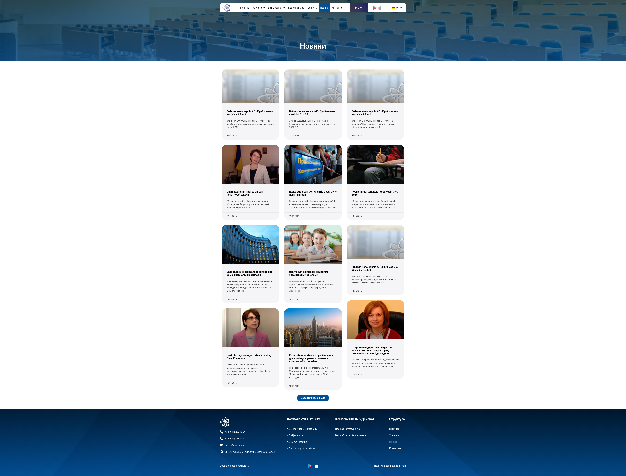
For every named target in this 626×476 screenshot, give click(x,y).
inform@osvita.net (234, 445)
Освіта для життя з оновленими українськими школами (308, 273)
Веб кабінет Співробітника (350, 435)
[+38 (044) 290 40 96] (221, 432)
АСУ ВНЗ (257, 8)
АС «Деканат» (295, 435)
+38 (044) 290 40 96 (235, 432)
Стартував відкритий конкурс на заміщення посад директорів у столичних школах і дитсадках (372, 350)
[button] (313, 398)
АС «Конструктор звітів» (301, 448)
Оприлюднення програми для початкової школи (245, 193)
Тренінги (394, 435)
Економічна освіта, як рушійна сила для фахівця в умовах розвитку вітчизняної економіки (311, 358)
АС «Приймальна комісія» (302, 428)
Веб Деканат (275, 8)
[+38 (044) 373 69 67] (221, 438)
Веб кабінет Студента (347, 428)
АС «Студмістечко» (298, 441)
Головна (244, 8)
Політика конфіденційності (390, 465)
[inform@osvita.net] (221, 445)
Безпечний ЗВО (296, 8)
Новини (324, 8)
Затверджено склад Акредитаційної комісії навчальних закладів (249, 273)
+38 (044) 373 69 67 (235, 438)
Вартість (312, 8)
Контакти (337, 8)
